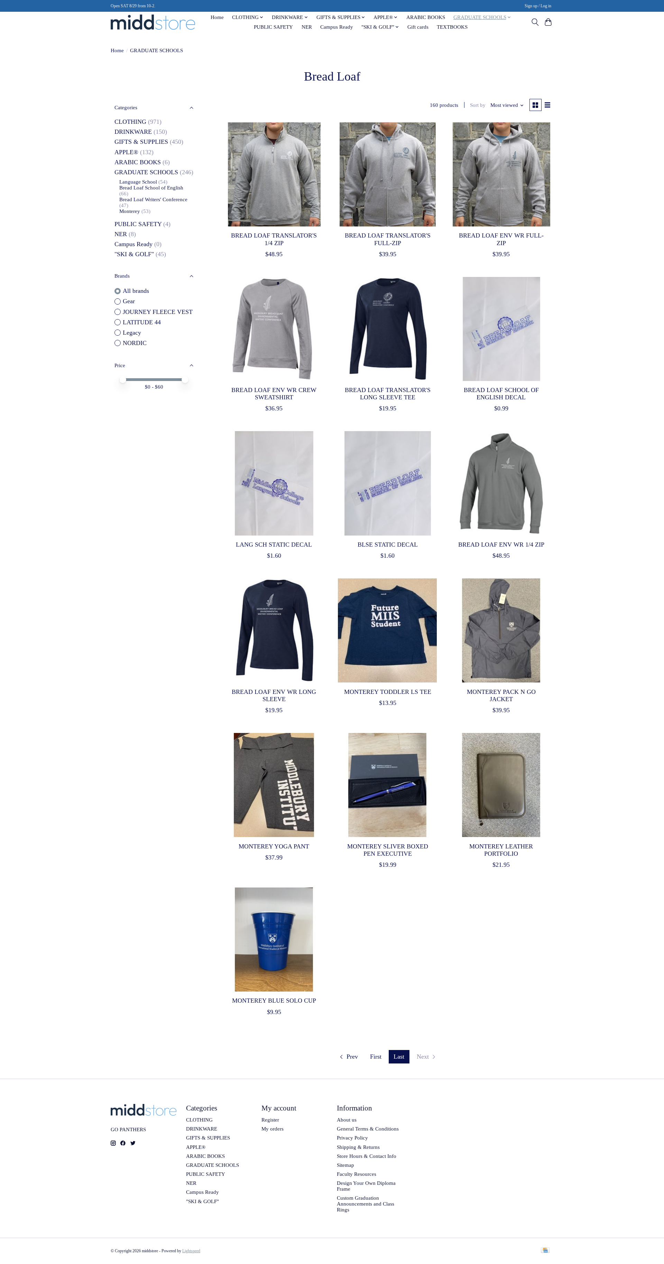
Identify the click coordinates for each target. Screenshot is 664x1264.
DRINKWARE (133, 131)
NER (307, 27)
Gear (129, 301)
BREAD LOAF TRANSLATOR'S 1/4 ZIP (274, 239)
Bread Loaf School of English (151, 187)
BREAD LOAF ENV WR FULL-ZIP (501, 239)
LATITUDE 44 (142, 322)
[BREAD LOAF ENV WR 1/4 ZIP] (501, 483)
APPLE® (126, 152)
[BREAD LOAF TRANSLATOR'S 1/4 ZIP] (274, 174)
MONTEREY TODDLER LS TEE (387, 691)
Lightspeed (191, 1250)
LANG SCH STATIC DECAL (274, 544)
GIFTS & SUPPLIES (141, 141)
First (375, 1056)
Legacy (132, 332)
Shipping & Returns (358, 1147)
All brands (136, 290)
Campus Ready (336, 27)
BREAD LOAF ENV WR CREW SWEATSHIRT (273, 394)
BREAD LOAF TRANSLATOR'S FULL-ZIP (388, 239)
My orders (272, 1129)
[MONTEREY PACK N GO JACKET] (501, 630)
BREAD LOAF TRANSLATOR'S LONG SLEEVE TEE (388, 394)
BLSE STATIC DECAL (388, 544)
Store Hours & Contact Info (366, 1156)
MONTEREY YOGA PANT (274, 846)
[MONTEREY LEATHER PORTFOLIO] (501, 785)
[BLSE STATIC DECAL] (387, 483)
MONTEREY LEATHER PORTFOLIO (501, 850)
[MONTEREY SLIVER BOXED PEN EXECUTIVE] (387, 785)
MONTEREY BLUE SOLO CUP (274, 1000)
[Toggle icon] (535, 22)
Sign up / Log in (538, 5)
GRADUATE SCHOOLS (146, 172)
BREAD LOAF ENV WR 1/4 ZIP (501, 544)
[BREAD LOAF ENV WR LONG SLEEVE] (274, 630)
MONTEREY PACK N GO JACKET (501, 695)
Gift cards (417, 27)
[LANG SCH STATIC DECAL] (274, 483)
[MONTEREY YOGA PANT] (274, 785)
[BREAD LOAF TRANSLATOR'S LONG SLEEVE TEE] (387, 329)
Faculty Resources (356, 1174)
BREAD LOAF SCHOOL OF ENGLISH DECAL (501, 394)
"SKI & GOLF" (134, 254)
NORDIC (135, 343)
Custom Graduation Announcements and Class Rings (365, 1203)
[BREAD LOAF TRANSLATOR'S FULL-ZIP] (387, 174)
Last (399, 1056)
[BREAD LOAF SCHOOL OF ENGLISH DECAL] (501, 329)
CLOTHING (130, 121)
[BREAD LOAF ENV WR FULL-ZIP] (501, 174)
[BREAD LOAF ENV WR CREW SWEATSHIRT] (274, 329)
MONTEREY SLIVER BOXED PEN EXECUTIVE (387, 850)
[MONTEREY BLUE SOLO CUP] (274, 939)
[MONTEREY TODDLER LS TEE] (387, 630)
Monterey (129, 211)
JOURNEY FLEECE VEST (158, 311)
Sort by (478, 105)
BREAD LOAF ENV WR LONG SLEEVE (274, 695)
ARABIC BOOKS (425, 17)
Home (217, 17)
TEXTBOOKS (452, 27)
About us (347, 1120)
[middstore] (153, 22)
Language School (138, 182)
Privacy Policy (352, 1138)
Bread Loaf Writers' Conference (153, 199)
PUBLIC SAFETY (273, 27)
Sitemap (345, 1165)
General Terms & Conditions (368, 1129)
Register (270, 1120)
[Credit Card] (545, 1250)
